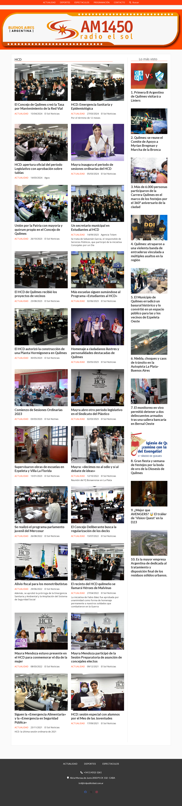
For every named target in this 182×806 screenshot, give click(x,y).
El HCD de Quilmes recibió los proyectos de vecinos (36, 294)
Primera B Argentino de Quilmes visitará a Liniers (147, 96)
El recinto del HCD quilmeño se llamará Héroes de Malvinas (93, 586)
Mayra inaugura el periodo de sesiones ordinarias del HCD (92, 166)
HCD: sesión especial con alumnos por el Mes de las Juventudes (95, 716)
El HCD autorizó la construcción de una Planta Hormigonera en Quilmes (41, 351)
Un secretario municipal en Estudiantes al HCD (90, 227)
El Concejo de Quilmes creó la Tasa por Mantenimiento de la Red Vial (39, 106)
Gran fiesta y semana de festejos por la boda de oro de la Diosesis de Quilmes (148, 467)
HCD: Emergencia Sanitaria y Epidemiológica (91, 106)
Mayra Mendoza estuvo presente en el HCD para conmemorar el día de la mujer (41, 657)
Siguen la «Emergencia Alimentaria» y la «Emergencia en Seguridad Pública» (40, 718)
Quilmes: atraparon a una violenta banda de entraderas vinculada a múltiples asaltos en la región (148, 252)
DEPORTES (65, 2)
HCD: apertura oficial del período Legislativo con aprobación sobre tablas (38, 169)
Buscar (135, 2)
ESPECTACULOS (81, 2)
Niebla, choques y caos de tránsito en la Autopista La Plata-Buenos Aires (149, 364)
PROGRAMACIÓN (102, 2)
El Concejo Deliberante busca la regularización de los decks (93, 529)
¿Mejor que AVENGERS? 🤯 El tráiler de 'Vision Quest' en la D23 (149, 516)
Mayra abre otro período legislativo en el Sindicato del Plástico (96, 412)
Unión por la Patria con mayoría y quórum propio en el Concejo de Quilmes (39, 229)
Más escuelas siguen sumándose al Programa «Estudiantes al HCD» (95, 294)
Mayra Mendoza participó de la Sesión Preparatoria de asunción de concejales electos (96, 657)
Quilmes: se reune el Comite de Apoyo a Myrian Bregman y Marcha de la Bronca (147, 144)
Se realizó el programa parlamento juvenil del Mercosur (39, 529)
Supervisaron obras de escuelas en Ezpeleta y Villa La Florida (39, 469)
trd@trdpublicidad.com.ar (91, 783)
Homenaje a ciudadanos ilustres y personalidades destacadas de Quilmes (95, 353)
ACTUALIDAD (49, 2)
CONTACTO (119, 2)
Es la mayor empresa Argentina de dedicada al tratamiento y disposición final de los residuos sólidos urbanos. (149, 567)
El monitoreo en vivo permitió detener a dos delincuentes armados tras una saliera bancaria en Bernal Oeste (148, 416)
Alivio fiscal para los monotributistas (41, 584)
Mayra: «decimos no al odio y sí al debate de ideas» (95, 469)
